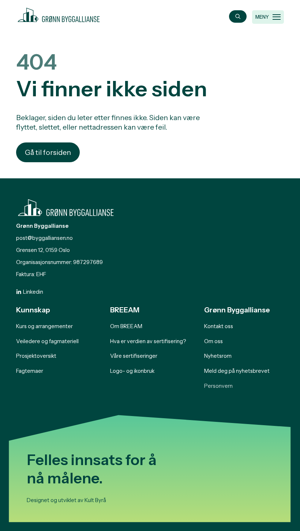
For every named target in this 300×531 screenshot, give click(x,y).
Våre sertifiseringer (133, 356)
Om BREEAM (126, 326)
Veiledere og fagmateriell (47, 341)
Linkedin (33, 292)
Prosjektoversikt (36, 356)
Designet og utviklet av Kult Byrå (66, 500)
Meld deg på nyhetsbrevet (237, 371)
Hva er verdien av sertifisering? (148, 341)
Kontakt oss (218, 326)
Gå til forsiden (48, 152)
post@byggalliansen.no (44, 238)
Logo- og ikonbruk (132, 371)
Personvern (218, 386)
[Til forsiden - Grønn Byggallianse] (58, 14)
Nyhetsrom (218, 356)
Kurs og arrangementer (44, 326)
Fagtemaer (29, 371)
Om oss (213, 341)
